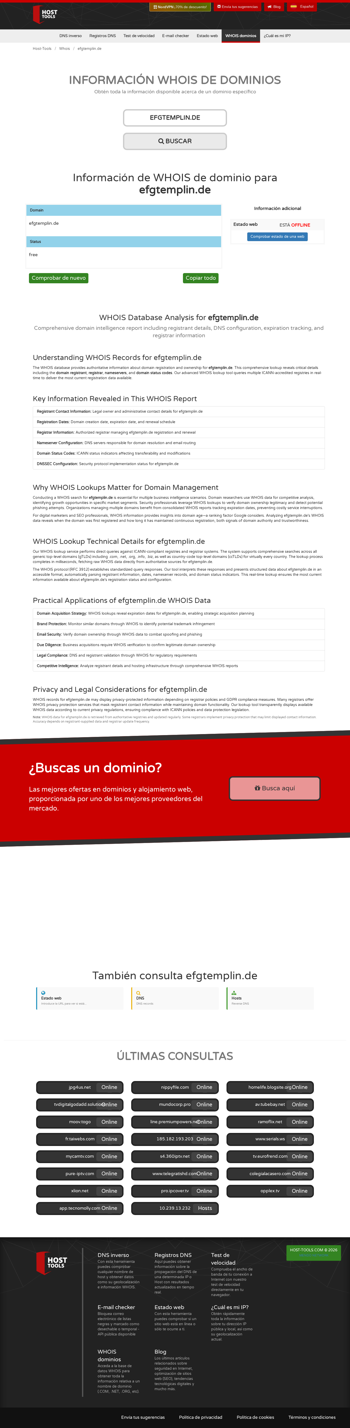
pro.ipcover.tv (175, 1191)
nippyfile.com (175, 1087)
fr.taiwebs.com (80, 1139)
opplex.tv (270, 1191)
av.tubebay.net (270, 1104)
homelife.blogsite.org (270, 1087)
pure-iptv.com (80, 1173)
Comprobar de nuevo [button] (59, 278)
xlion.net (79, 1191)
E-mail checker (175, 35)
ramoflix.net (270, 1122)
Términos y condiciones (312, 1417)
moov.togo (80, 1122)
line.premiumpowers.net (174, 1122)
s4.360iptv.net (175, 1156)
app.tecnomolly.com (79, 1208)
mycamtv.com (80, 1156)
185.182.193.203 (175, 1139)
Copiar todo (201, 278)
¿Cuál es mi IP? (277, 35)
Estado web (207, 35)
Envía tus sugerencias (239, 7)
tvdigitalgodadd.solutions (80, 1104)
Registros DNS (102, 35)
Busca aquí (277, 788)
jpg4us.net (80, 1087)
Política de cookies (255, 1417)
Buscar (178, 141)
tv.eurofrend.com (270, 1156)
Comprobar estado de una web (277, 236)
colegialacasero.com (270, 1173)
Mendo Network (313, 1255)
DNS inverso (70, 35)
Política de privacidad (200, 1417)
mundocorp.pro (175, 1104)
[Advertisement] (175, 905)
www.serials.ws (270, 1139)
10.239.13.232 (175, 1208)
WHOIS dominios (240, 35)
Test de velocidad (139, 35)
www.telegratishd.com (174, 1173)
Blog (277, 7)
